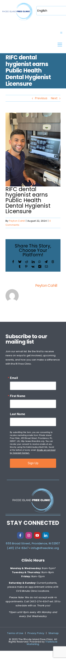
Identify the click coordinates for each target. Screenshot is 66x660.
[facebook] (20, 535)
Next (54, 98)
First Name (17, 395)
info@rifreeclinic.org (45, 548)
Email (14, 377)
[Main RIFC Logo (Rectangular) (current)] (17, 3)
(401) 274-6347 (17, 548)
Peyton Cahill (17, 221)
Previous (41, 98)
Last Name (17, 414)
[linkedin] (45, 535)
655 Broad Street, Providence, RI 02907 (33, 543)
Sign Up (33, 463)
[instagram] (28, 535)
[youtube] (37, 535)
